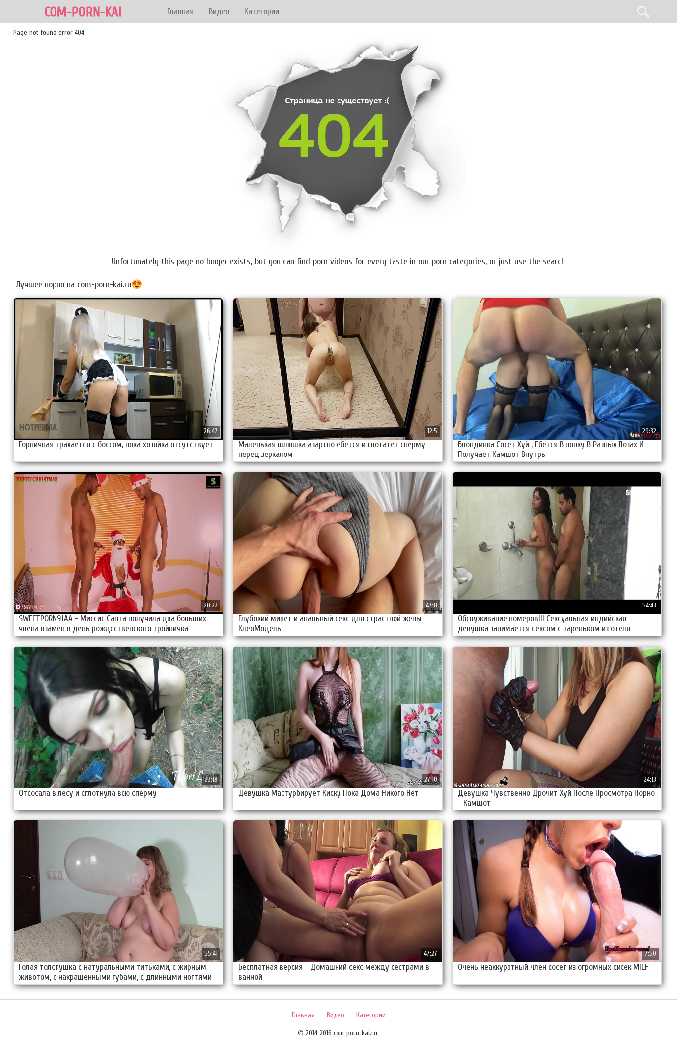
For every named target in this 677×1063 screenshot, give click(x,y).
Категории (261, 11)
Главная (180, 11)
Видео (219, 11)
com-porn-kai (83, 12)
